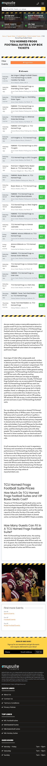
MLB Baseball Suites (11, 725)
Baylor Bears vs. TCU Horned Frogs (24, 186)
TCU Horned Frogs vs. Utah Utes (23, 285)
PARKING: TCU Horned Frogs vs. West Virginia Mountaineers (22, 195)
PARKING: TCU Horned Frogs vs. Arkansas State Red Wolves (22, 107)
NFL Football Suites (11, 720)
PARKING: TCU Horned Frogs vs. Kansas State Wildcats (22, 254)
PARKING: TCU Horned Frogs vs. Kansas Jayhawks (22, 215)
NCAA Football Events (12, 625)
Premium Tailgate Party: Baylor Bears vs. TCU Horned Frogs (22, 167)
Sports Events (9, 613)
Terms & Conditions (11, 703)
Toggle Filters (28, 62)
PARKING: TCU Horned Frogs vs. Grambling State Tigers (22, 87)
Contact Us (8, 699)
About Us (7, 695)
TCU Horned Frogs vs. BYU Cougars (24, 157)
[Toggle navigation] (42, 3)
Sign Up (39, 652)
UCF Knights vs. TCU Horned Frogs (23, 138)
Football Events (9, 619)
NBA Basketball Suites (12, 729)
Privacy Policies (10, 707)
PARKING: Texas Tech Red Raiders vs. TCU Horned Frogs (23, 294)
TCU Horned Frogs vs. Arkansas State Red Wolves (22, 118)
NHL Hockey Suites (11, 733)
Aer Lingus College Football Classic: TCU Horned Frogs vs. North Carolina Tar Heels (24, 77)
